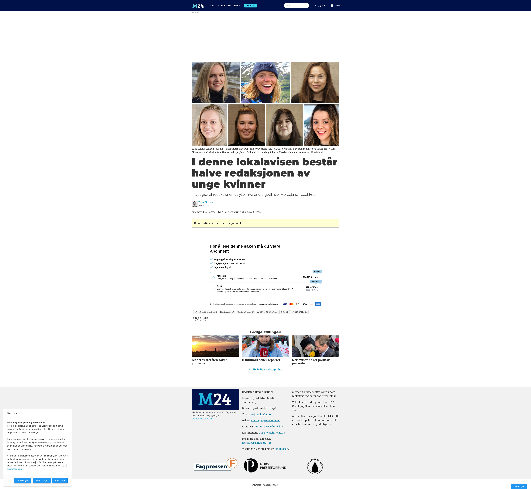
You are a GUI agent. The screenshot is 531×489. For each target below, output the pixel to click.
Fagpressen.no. (14, 469)
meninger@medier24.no (265, 432)
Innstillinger (519, 486)
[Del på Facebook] (195, 330)
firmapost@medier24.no (257, 454)
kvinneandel (299, 324)
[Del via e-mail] (205, 330)
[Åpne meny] (335, 5)
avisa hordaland (267, 324)
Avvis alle (60, 480)
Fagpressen (281, 460)
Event (237, 5)
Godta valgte (42, 480)
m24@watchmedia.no (271, 444)
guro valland (245, 324)
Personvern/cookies (202, 430)
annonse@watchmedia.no (269, 438)
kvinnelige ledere (206, 324)
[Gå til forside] (198, 6)
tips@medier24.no (259, 426)
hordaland (227, 324)
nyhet (284, 324)
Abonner (251, 5)
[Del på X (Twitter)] (200, 330)
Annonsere (224, 5)
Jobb (212, 5)
